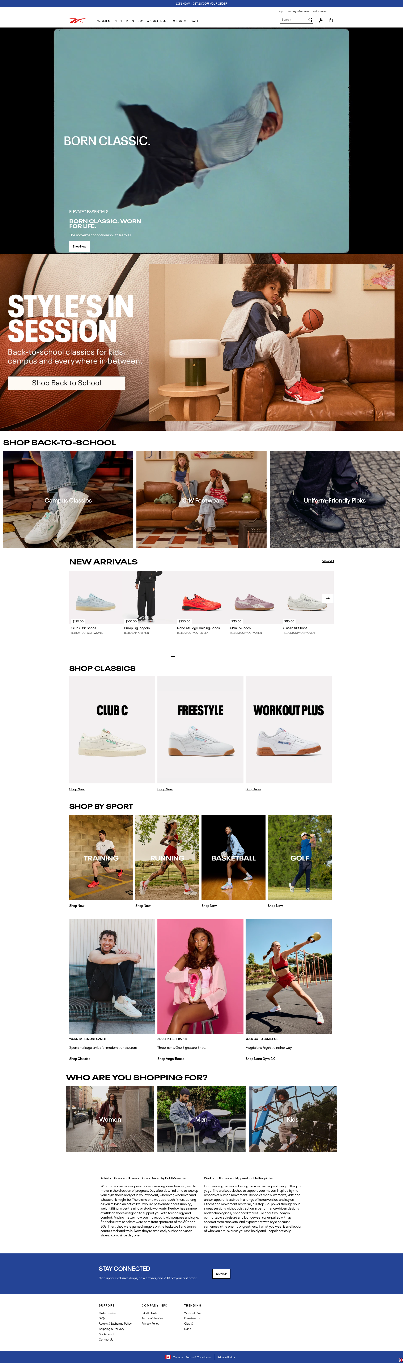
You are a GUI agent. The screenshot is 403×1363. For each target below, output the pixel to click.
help (280, 11)
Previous (75, 598)
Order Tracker (107, 1313)
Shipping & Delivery (111, 1328)
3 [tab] (186, 656)
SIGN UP (221, 1273)
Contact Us (106, 1339)
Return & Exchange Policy (115, 1323)
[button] (104, 21)
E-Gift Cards (149, 1313)
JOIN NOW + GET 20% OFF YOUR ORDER (201, 3)
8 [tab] (217, 656)
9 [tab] (223, 656)
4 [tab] (192, 656)
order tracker (320, 11)
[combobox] (296, 20)
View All (328, 561)
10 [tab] (230, 656)
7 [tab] (211, 656)
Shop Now (79, 246)
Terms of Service (152, 1318)
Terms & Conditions (198, 1357)
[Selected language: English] (401, 1360)
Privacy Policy (150, 1323)
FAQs (102, 1318)
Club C (188, 1323)
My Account (106, 1334)
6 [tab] (205, 656)
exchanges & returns (298, 11)
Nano (187, 1328)
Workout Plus (192, 1313)
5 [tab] (198, 656)
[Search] (310, 20)
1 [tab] (173, 656)
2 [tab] (179, 656)
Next (328, 598)
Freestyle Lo (192, 1318)
